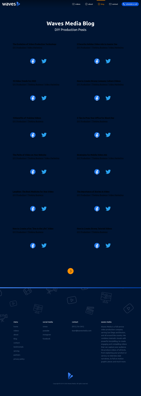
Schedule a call (131, 4)
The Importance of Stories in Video (93, 191)
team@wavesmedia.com (81, 331)
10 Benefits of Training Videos (27, 118)
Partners (17, 355)
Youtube (46, 331)
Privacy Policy (19, 359)
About (90, 4)
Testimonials (18, 347)
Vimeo (45, 327)
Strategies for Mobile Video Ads (92, 155)
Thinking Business (100, 47)
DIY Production (19, 47)
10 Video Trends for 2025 (24, 81)
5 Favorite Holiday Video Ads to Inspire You (97, 44)
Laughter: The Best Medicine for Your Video (33, 191)
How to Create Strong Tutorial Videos (94, 228)
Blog (102, 4)
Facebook (46, 339)
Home (16, 327)
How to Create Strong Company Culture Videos (99, 81)
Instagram (47, 335)
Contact (115, 4)
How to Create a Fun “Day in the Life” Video (33, 228)
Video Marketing (35, 47)
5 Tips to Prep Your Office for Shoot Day (95, 118)
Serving (16, 351)
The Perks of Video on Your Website (29, 155)
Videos (77, 4)
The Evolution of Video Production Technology (34, 44)
